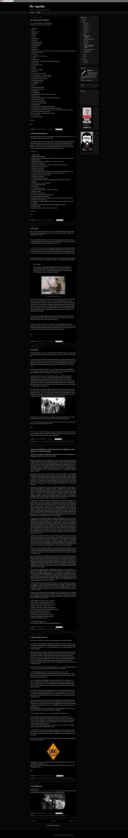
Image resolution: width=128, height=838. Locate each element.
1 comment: (49, 439)
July (85, 34)
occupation (50, 629)
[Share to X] (59, 129)
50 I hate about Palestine (39, 20)
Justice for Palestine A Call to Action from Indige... (88, 46)
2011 (83, 22)
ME (50, 815)
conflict (36, 629)
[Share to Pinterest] (62, 129)
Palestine (52, 441)
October (86, 27)
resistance (56, 441)
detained (41, 778)
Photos (39, 12)
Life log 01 (34, 350)
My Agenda (37, 6)
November (86, 25)
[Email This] (56, 129)
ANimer (91, 70)
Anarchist (36, 778)
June (85, 54)
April (85, 58)
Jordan (72, 136)
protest (58, 815)
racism (59, 629)
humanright (46, 778)
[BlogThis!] (57, 129)
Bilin (40, 815)
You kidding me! (36, 786)
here (42, 767)
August (85, 31)
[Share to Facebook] (60, 129)
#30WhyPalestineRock (38, 133)
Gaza (40, 441)
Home (32, 12)
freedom (36, 441)
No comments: (49, 129)
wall (66, 815)
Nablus (47, 441)
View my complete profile (87, 80)
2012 (83, 20)
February (86, 62)
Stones (66, 441)
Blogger (72, 835)
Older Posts (72, 821)
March (85, 60)
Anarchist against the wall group (47, 790)
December (86, 23)
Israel (46, 629)
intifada (43, 441)
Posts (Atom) (56, 825)
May (85, 56)
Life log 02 (34, 228)
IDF (39, 629)
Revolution (62, 441)
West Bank (71, 441)
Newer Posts (33, 821)
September (86, 29)
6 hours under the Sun (38, 637)
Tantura (45, 763)
